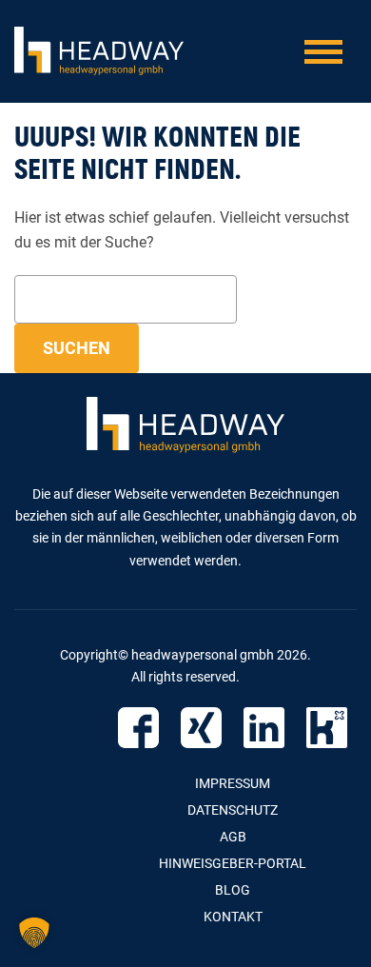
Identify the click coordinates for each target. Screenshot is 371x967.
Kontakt (233, 916)
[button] (34, 932)
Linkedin (264, 727)
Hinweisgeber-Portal (232, 863)
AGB (233, 836)
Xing (201, 727)
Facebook (138, 727)
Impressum (232, 783)
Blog (232, 890)
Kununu (326, 727)
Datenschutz (232, 810)
